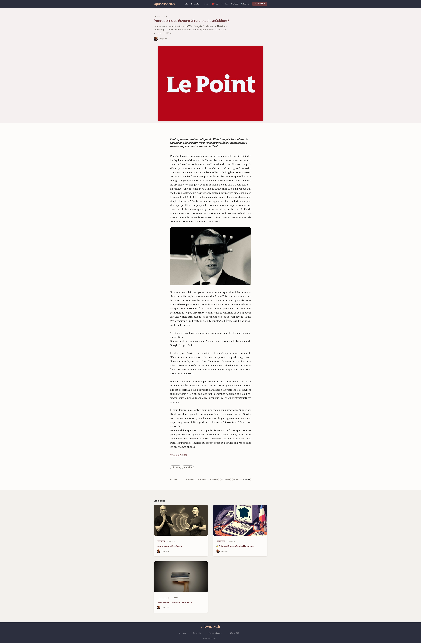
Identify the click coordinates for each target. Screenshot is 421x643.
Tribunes (175, 467)
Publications (163, 598)
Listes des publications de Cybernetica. (175, 602)
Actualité (187, 467)
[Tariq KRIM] (156, 39)
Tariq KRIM (163, 39)
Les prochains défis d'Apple (169, 546)
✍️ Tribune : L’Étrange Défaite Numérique (234, 546)
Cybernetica (212, 638)
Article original (178, 454)
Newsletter (221, 542)
